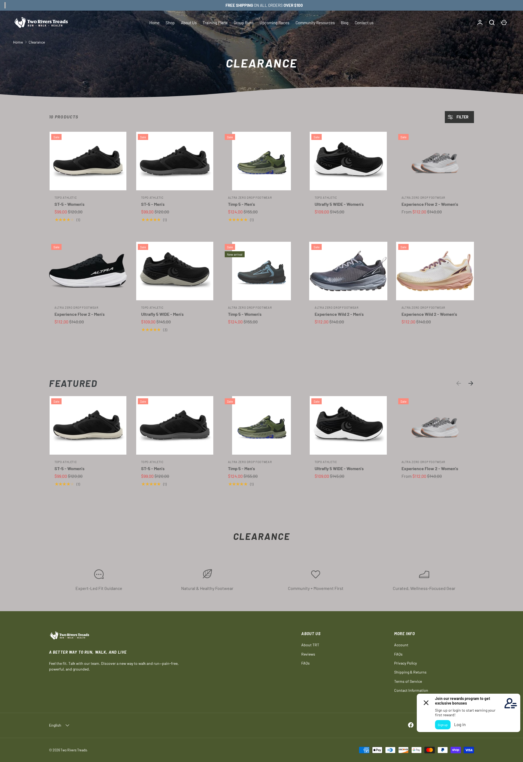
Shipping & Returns (410, 672)
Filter (462, 117)
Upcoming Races (274, 22)
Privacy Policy (405, 663)
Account (401, 644)
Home (154, 22)
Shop (170, 22)
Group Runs (244, 22)
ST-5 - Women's (69, 204)
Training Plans (215, 22)
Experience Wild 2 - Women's (429, 314)
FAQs (305, 663)
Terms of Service (408, 681)
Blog (344, 22)
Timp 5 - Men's (241, 204)
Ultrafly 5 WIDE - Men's (162, 314)
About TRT (310, 644)
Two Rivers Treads (73, 750)
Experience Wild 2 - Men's (339, 314)
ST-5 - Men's (153, 204)
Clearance (37, 42)
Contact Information (411, 690)
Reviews (308, 654)
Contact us (364, 22)
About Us (189, 22)
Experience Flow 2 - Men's (79, 314)
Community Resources (315, 22)
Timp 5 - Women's (245, 314)
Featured (73, 383)
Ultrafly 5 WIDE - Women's (339, 204)
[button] (492, 23)
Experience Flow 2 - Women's (430, 204)
